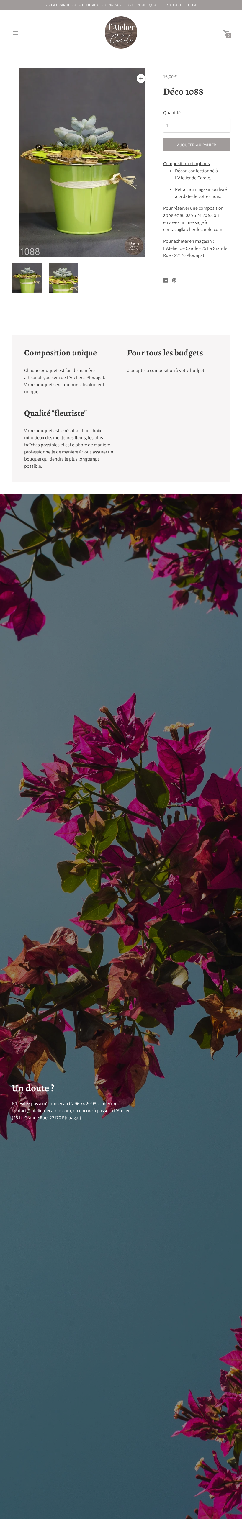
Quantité (172, 112)
